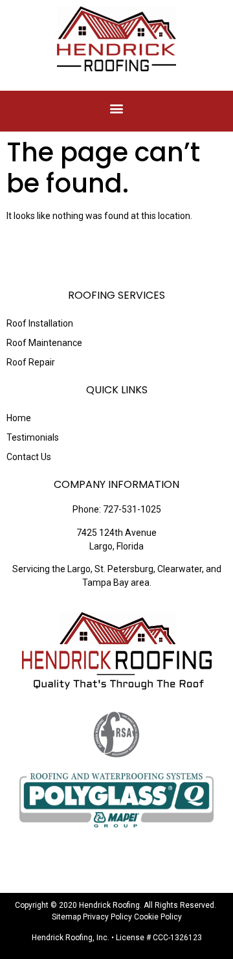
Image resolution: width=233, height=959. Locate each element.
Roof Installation (39, 323)
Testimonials (32, 437)
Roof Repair (30, 362)
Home (18, 418)
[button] (117, 108)
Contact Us (28, 457)
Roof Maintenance (44, 343)
